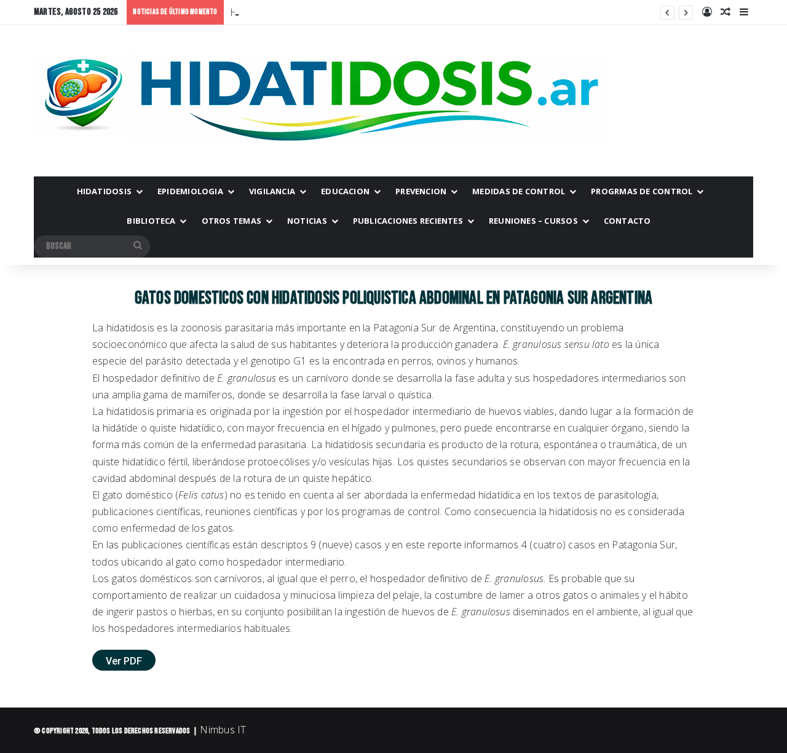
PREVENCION (420, 191)
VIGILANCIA (272, 191)
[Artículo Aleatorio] (725, 12)
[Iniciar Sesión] (707, 12)
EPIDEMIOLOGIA (190, 191)
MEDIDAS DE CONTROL (518, 191)
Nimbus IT (223, 729)
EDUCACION (345, 191)
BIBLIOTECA (151, 220)
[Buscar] (137, 246)
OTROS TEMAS (231, 220)
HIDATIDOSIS (104, 191)
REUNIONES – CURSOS (533, 220)
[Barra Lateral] (744, 12)
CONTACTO (627, 220)
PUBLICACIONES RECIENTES (408, 220)
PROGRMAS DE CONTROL (641, 191)
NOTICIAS (307, 220)
